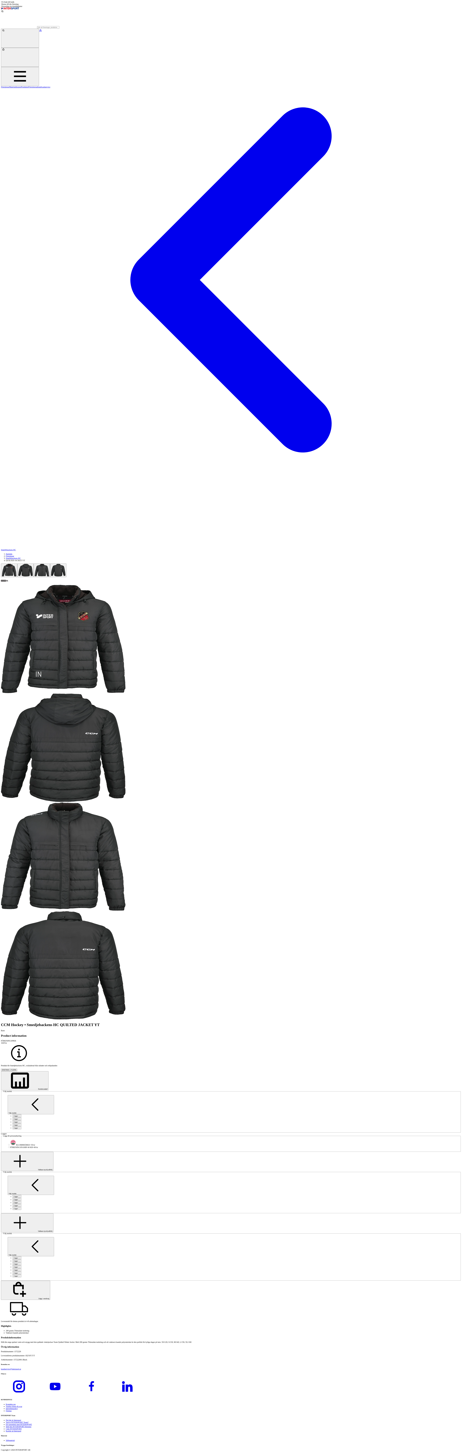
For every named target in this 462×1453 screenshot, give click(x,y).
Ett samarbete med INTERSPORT (19, 1425)
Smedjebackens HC (13, 558)
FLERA (13, 1070)
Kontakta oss (11, 1404)
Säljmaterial (10, 1440)
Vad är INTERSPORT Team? (17, 1422)
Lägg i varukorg (43, 1298)
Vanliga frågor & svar (14, 1406)
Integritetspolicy (12, 1409)
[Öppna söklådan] (20, 38)
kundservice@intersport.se (11, 1369)
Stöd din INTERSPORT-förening (18, 1427)
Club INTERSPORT (14, 1429)
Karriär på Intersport (13, 1431)
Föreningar (5, 87)
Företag (9, 1411)
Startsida (9, 554)
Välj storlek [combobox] (12, 1113)
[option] (17, 1115)
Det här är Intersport (13, 1420)
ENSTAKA (5, 1070)
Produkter (24, 87)
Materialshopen (15, 87)
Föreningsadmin (34, 87)
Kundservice (45, 87)
